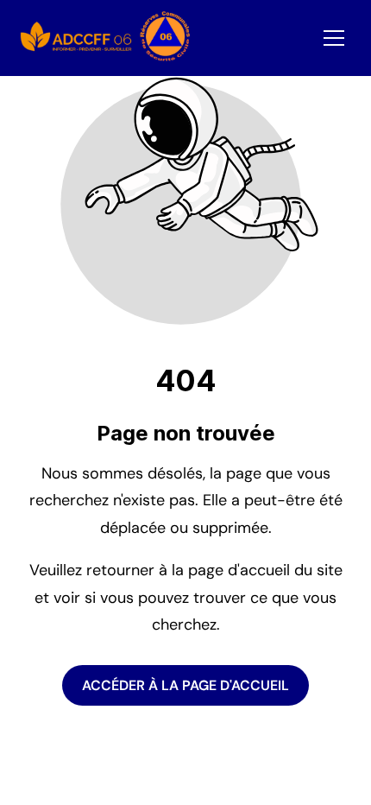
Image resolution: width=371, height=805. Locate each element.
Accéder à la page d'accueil (185, 685)
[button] (334, 38)
